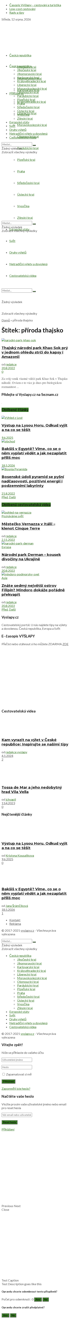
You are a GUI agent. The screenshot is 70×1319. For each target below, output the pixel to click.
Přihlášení (8, 1129)
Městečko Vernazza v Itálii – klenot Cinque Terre (28, 526)
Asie (4, 578)
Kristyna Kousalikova (20, 855)
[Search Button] (34, 145)
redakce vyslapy (16, 752)
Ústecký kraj (25, 111)
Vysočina (23, 114)
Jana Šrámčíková (17, 905)
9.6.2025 (7, 437)
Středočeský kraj (28, 107)
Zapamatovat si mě (19, 1074)
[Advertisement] (35, 280)
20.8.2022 (8, 368)
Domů (6, 320)
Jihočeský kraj (26, 70)
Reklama (15, 923)
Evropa (6, 547)
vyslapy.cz (27, 930)
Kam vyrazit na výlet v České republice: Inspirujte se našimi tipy (35, 742)
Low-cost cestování (22, 9)
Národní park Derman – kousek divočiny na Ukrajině (31, 556)
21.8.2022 (8, 493)
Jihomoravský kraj (29, 74)
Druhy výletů (17, 129)
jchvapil (11, 799)
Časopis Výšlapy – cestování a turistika (35, 5)
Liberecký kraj (26, 85)
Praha (21, 103)
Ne (45, 1299)
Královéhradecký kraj (31, 101)
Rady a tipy (16, 12)
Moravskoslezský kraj (32, 125)
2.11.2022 (8, 539)
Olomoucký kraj (28, 92)
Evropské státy (19, 122)
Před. (5, 497)
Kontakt (14, 920)
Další (12, 497)
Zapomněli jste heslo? (16, 1088)
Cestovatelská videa (22, 137)
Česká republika (20, 55)
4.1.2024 (7, 755)
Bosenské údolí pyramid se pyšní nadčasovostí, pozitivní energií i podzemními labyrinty (33, 481)
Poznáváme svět (13, 516)
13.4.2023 (8, 803)
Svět (12, 241)
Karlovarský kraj (28, 77)
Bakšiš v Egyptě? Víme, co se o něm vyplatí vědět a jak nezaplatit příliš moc (34, 453)
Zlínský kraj (25, 118)
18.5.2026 (8, 465)
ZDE (65, 644)
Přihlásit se (16, 93)
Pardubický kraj (27, 148)
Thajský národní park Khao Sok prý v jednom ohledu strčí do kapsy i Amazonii (35, 352)
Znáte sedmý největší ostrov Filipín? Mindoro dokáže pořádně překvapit (33, 590)
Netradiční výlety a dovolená (28, 133)
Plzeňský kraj (26, 99)
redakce (11, 364)
